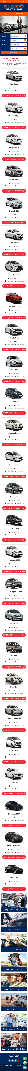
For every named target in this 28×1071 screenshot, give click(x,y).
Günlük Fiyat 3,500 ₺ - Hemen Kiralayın (14, 603)
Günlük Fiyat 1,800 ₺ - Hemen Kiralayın (14, 254)
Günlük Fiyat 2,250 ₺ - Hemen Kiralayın (14, 540)
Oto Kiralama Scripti (14, 1069)
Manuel (18, 88)
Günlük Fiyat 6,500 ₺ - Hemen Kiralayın (14, 794)
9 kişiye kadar (10, 757)
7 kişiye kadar (10, 471)
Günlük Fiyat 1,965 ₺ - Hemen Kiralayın (14, 444)
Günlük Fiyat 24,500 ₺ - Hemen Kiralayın (14, 730)
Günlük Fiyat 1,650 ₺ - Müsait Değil (14, 159)
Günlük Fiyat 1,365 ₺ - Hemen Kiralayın (14, 508)
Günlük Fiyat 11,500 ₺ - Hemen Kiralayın (14, 889)
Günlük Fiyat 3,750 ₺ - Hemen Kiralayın (14, 762)
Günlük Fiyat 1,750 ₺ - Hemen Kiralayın (14, 222)
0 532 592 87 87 (19, 14)
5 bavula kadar (20, 90)
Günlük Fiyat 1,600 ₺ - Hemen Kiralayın (14, 413)
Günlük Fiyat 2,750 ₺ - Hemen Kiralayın (14, 349)
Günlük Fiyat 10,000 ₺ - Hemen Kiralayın (14, 825)
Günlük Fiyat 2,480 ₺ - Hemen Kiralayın (14, 476)
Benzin (11, 215)
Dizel (12, 88)
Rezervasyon (13, 52)
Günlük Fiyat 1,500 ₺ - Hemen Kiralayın (14, 127)
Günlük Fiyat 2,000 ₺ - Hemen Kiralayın (14, 95)
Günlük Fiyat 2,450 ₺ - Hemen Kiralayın (14, 381)
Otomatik (18, 215)
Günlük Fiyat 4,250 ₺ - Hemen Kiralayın (14, 571)
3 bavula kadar (20, 471)
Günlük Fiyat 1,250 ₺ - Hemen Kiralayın (14, 191)
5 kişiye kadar (10, 90)
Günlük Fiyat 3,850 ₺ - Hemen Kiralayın (14, 635)
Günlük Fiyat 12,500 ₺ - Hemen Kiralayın (14, 857)
